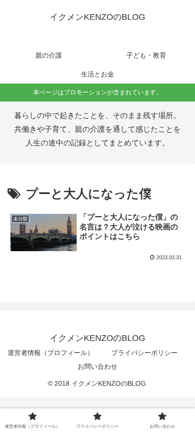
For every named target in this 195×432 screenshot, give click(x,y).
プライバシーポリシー (144, 352)
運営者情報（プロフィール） (51, 352)
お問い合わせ (97, 366)
